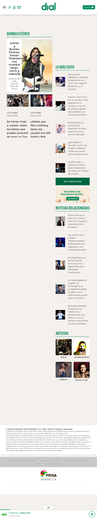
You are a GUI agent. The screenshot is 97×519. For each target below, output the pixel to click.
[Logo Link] (48, 6)
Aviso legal (43, 460)
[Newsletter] (19, 7)
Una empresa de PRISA (48, 473)
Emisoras (33, 460)
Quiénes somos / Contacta (17, 460)
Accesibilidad (55, 460)
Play (92, 514)
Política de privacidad (71, 460)
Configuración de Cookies (53, 464)
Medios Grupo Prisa (48, 479)
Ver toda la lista (73, 181)
